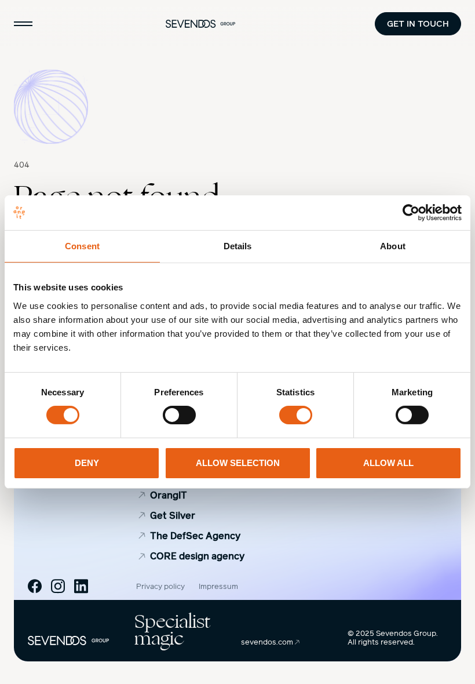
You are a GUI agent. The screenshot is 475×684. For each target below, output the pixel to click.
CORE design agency (197, 556)
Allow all (388, 463)
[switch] (179, 415)
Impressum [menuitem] (218, 586)
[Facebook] (35, 586)
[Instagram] (58, 586)
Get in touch (418, 23)
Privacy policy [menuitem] (160, 586)
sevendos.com (268, 642)
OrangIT (168, 495)
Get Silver (172, 515)
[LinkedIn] (81, 586)
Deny (87, 463)
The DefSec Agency (195, 535)
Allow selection (238, 463)
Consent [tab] (82, 246)
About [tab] (392, 246)
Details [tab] (238, 246)
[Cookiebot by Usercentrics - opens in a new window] (411, 212)
